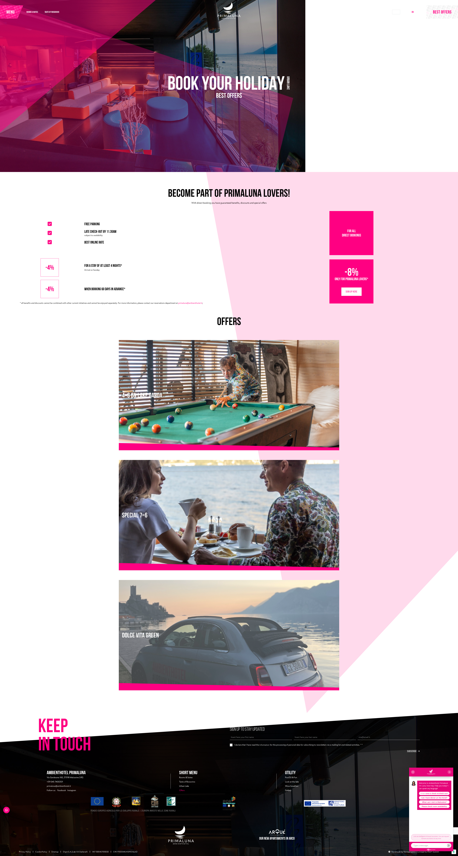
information (264, 745)
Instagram (71, 790)
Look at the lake (292, 781)
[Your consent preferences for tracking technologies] (454, 852)
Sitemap (55, 852)
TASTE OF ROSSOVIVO (52, 12)
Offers (188, 790)
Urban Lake (184, 786)
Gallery (288, 790)
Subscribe (412, 751)
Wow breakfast (291, 786)
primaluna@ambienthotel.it (190, 303)
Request (396, 12)
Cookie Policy (41, 852)
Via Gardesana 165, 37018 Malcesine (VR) (65, 777)
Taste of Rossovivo (187, 781)
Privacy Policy (25, 852)
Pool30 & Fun (291, 777)
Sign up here (351, 291)
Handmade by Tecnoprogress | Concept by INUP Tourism (415, 852)
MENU (10, 11)
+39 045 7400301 (55, 781)
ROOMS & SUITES (32, 12)
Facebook (61, 790)
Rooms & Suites (186, 777)
